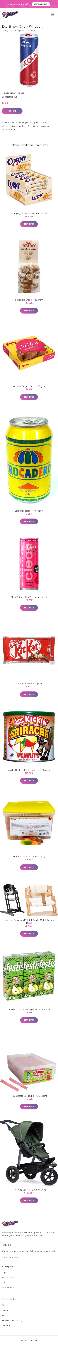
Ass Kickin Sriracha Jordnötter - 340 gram (29, 770)
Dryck (17, 93)
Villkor (5, 1315)
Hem (4, 30)
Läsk (23, 93)
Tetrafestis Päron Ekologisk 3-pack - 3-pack (29, 1009)
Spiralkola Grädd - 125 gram (29, 299)
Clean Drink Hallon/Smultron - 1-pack (29, 597)
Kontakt (5, 1310)
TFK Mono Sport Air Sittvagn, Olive (29, 1189)
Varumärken (8, 1287)
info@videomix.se (10, 1257)
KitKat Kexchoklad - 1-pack (29, 683)
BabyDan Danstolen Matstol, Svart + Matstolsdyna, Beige (29, 921)
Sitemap (6, 1325)
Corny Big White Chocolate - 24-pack (29, 213)
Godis (5, 1282)
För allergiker (8, 1277)
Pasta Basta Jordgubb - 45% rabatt (29, 1096)
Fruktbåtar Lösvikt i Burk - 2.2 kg (29, 856)
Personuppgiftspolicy (12, 1320)
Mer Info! (12, 111)
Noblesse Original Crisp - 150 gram (29, 386)
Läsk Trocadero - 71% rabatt (29, 510)
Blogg (5, 1305)
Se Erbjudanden (41, 4)
